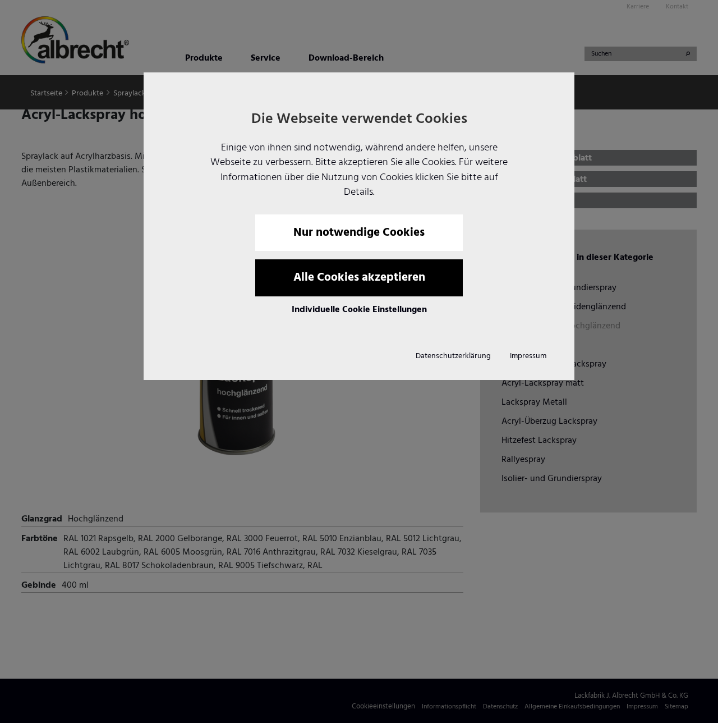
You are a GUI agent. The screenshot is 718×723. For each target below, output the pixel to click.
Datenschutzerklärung (453, 356)
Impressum (528, 356)
